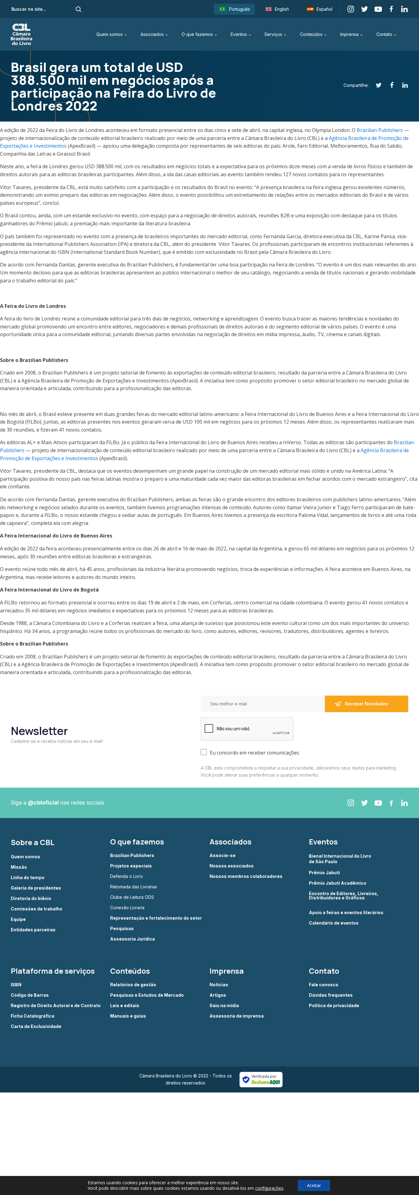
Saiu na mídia (224, 1005)
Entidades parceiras (33, 930)
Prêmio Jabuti (324, 873)
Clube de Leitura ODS (132, 897)
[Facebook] (388, 85)
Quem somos (109, 34)
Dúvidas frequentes (331, 995)
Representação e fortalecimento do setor (156, 918)
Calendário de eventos (334, 923)
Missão (19, 867)
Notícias (219, 985)
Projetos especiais (131, 866)
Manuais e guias (128, 1016)
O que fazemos (197, 34)
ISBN (16, 985)
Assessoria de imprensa (237, 1016)
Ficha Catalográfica (32, 1016)
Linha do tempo (27, 877)
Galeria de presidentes (36, 888)
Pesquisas (122, 928)
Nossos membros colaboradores (246, 876)
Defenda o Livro (126, 876)
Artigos (218, 995)
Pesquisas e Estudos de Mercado (147, 995)
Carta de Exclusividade (36, 1026)
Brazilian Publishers (380, 130)
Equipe (18, 919)
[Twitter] (375, 85)
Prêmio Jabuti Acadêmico (337, 883)
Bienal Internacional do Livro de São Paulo (340, 858)
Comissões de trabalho (36, 909)
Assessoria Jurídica (132, 939)
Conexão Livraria (127, 908)
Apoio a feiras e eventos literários (346, 912)
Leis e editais (124, 1005)
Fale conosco (323, 985)
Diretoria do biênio (31, 898)
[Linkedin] (401, 85)
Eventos (239, 34)
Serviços (273, 34)
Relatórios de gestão (133, 985)
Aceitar (314, 1185)
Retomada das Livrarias (133, 887)
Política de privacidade (334, 1005)
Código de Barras (30, 995)
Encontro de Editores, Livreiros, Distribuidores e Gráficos (344, 895)
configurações (269, 1188)
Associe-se (223, 855)
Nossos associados (232, 866)
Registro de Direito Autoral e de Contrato (56, 1005)
